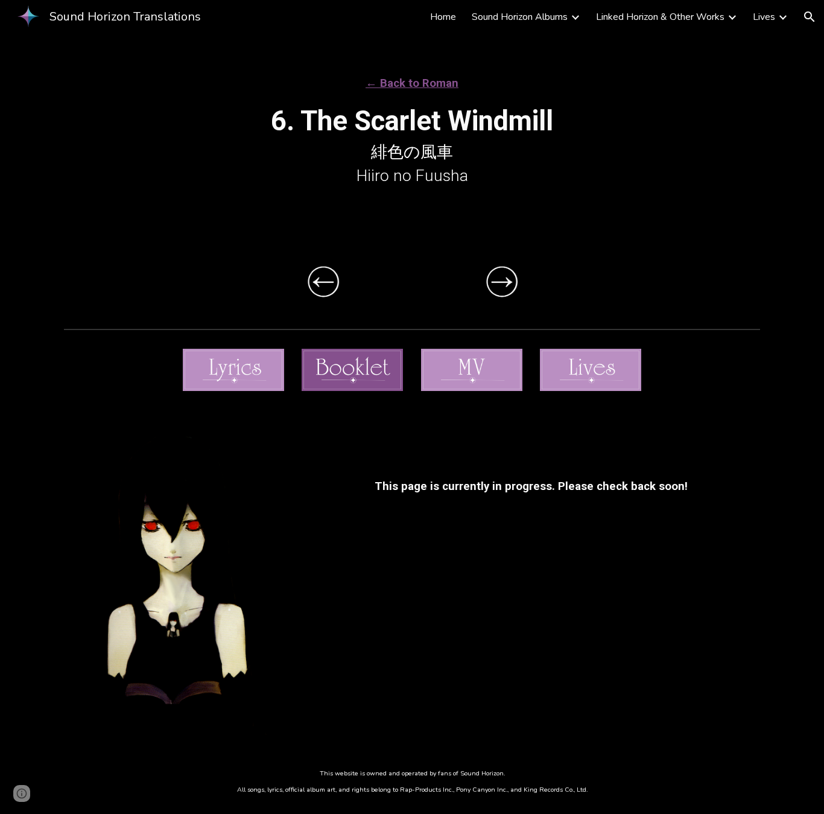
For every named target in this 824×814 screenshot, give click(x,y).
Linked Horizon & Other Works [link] (660, 17)
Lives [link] (764, 17)
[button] (809, 16)
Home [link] (443, 17)
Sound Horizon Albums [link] (520, 17)
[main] (412, 120)
